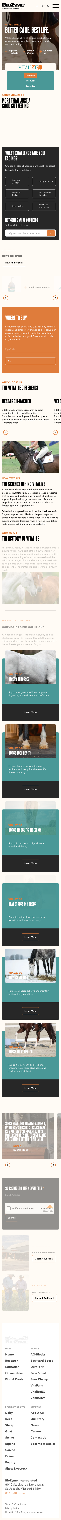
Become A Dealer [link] (43, 1443)
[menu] (56, 6)
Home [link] (9, 1354)
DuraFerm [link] (38, 1366)
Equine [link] (10, 1443)
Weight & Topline (16, 193)
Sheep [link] (9, 1425)
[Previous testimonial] (7, 1165)
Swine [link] (9, 1437)
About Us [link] (37, 1412)
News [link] (35, 1425)
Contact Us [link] (38, 1437)
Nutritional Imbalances (44, 206)
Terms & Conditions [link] (15, 1504)
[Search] (48, 6)
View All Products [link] (14, 262)
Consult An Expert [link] (44, 1298)
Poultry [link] (10, 1462)
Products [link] (30, 80)
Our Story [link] (37, 1418)
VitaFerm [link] (37, 1385)
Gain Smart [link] (38, 1373)
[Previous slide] (5, 297)
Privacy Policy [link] (12, 1508)
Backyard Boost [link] (42, 1360)
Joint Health (17, 206)
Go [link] (9, 361)
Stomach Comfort (16, 181)
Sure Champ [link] (39, 1379)
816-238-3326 (15, 1493)
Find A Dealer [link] (15, 1379)
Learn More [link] (30, 712)
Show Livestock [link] (16, 1468)
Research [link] (11, 1360)
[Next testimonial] (53, 1165)
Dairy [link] (9, 1412)
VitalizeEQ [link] (38, 1391)
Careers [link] (36, 1431)
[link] (13, 6)
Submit (11, 1217)
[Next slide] (55, 297)
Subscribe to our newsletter (24, 1188)
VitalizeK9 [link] (38, 1397)
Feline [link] (9, 1456)
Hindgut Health (46, 181)
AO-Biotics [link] (38, 1354)
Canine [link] (10, 1450)
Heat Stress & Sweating (45, 193)
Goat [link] (8, 1431)
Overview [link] (30, 75)
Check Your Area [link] (44, 1258)
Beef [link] (8, 1418)
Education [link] (30, 86)
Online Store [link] (14, 1373)
